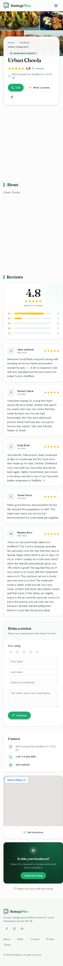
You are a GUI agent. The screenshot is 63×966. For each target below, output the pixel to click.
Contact (34, 939)
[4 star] (30, 652)
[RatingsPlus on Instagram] (14, 929)
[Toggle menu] (55, 5)
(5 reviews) (38, 68)
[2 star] (17, 652)
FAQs (20, 939)
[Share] (12, 97)
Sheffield (24, 42)
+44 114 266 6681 (26, 756)
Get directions (35, 832)
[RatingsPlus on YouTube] (22, 929)
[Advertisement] (31, 142)
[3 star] (24, 652)
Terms (7, 944)
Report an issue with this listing (35, 888)
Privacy (50, 939)
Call (18, 87)
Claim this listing (33, 875)
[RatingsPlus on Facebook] (7, 929)
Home (11, 42)
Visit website (23, 764)
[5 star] (37, 652)
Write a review (41, 87)
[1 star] (10, 652)
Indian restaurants (18, 46)
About (7, 939)
